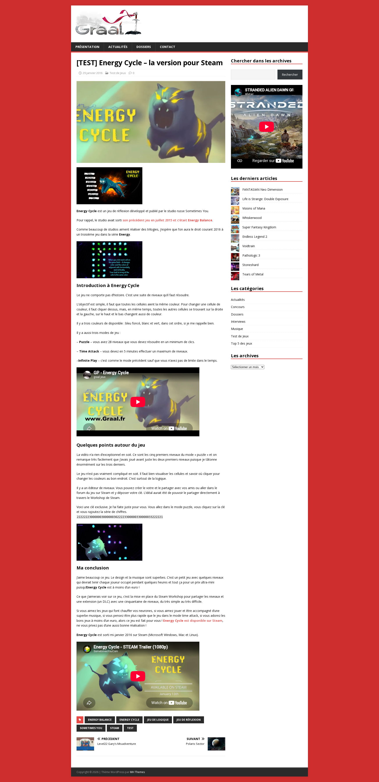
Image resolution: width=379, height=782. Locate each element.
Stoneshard (250, 265)
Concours (238, 307)
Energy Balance (100, 720)
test (130, 728)
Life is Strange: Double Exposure (265, 199)
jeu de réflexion (189, 720)
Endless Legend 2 (254, 236)
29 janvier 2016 (92, 73)
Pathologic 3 (251, 255)
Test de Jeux (118, 73)
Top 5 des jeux (241, 343)
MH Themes (137, 772)
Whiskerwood (252, 218)
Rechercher (290, 74)
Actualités (117, 47)
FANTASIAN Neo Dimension (262, 189)
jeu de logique (158, 720)
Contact (167, 47)
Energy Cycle (129, 720)
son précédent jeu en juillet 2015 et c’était (167, 220)
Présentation (87, 47)
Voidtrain (248, 246)
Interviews (238, 321)
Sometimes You (91, 728)
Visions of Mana (253, 208)
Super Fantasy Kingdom (259, 227)
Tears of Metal (252, 274)
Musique (237, 329)
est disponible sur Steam (192, 620)
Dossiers (143, 47)
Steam (114, 728)
